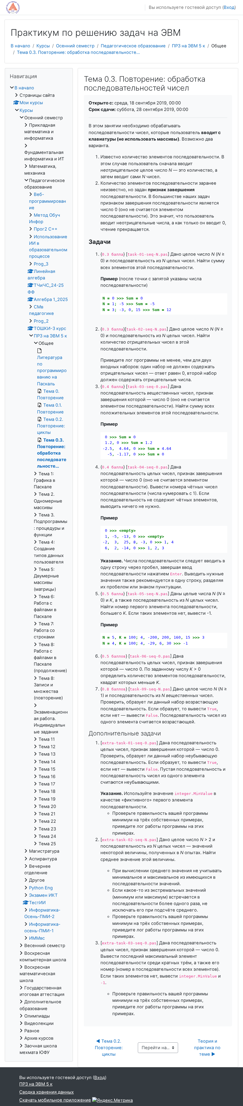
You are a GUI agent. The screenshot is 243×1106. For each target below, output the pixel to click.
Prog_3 (41, 264)
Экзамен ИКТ (43, 895)
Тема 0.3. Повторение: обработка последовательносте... (78, 52)
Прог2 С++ (45, 229)
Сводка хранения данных (46, 1092)
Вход (229, 7)
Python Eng (41, 888)
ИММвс (37, 938)
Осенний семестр (75, 46)
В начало (20, 46)
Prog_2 (41, 321)
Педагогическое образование (133, 46)
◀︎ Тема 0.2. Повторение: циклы (109, 1048)
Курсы (43, 46)
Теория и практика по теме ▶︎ (208, 1048)
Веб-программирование (47, 201)
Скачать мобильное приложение (55, 1100)
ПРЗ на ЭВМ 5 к (188, 46)
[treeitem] (39, 570)
